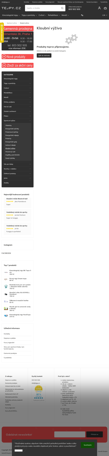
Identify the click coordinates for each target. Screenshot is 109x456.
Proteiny (8, 138)
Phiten (6, 116)
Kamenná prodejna (92, 2)
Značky (6, 183)
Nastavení (18, 450)
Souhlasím (88, 445)
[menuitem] (11, 15)
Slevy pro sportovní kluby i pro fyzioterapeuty (70, 2)
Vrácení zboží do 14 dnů (12, 386)
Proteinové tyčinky (11, 132)
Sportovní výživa (9, 121)
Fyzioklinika (104, 2)
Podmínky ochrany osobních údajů (13, 401)
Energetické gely (11, 142)
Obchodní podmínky (11, 397)
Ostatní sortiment (10, 111)
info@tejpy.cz (36, 383)
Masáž (6, 97)
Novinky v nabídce (10, 169)
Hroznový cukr (10, 152)
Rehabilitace (8, 93)
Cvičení (6, 88)
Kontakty (26, 2)
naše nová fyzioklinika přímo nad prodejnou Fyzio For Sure (69, 412)
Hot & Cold (7, 107)
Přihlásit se (94, 434)
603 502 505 (36, 380)
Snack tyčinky (10, 158)
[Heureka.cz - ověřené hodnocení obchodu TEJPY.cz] (41, 394)
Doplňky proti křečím (12, 155)
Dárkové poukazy (10, 173)
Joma (5, 178)
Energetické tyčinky (12, 129)
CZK (103, 15)
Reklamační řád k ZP (11, 394)
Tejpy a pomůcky (9, 83)
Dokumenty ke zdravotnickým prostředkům (14, 390)
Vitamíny (8, 125)
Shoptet (8, 453)
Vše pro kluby (8, 164)
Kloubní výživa (10, 148)
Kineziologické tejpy (10, 79)
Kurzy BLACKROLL (11, 411)
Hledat (62, 8)
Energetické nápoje (12, 135)
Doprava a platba (37, 2)
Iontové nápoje (10, 145)
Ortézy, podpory (9, 102)
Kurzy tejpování (50, 2)
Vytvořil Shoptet (102, 451)
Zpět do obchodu (44, 55)
